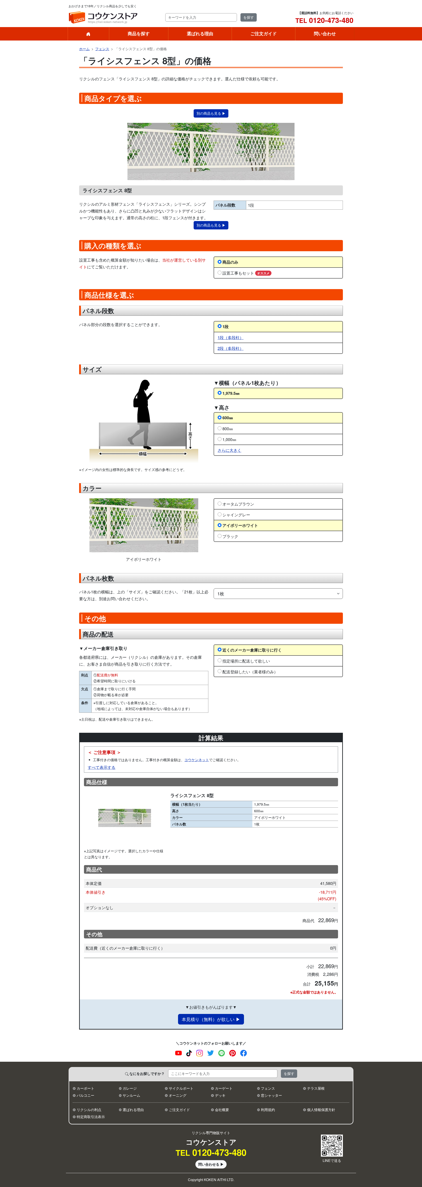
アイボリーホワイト (240, 525)
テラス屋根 (316, 1088)
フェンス (102, 48)
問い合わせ (325, 33)
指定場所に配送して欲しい (246, 661)
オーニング (177, 1095)
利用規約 (268, 1109)
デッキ (220, 1095)
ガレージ (130, 1088)
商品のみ (230, 262)
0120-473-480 (324, 20)
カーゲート (224, 1088)
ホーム (84, 48)
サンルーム (131, 1095)
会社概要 (222, 1109)
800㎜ (227, 428)
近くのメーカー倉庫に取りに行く (252, 650)
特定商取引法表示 (91, 1116)
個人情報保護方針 (321, 1109)
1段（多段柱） (231, 337)
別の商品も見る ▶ (211, 113)
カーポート (85, 1088)
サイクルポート (181, 1088)
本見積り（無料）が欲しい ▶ (211, 1019)
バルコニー (85, 1095)
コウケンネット (196, 759)
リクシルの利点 (89, 1109)
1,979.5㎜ (231, 393)
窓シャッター (271, 1095)
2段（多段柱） (231, 348)
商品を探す (139, 33)
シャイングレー (236, 514)
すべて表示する (101, 767)
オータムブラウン (238, 504)
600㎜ (227, 418)
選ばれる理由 (200, 33)
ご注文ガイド (263, 33)
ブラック (230, 536)
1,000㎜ (229, 439)
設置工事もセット (245, 273)
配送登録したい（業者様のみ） (250, 671)
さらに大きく (229, 450)
